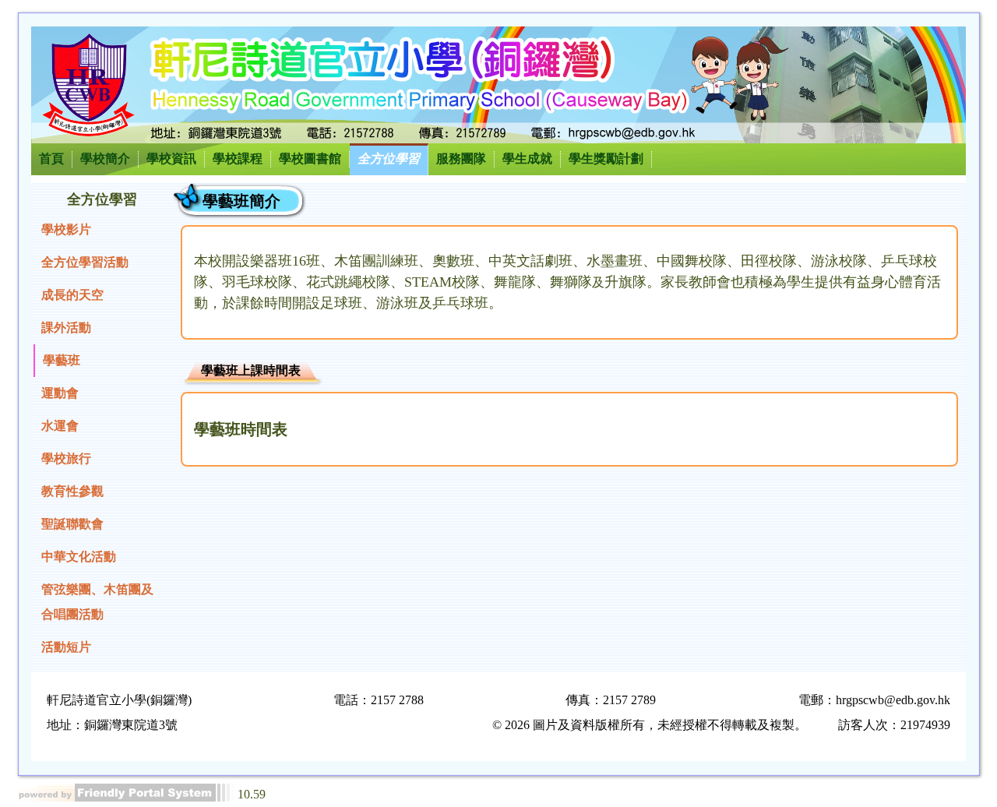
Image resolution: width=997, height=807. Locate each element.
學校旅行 (66, 458)
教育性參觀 (72, 491)
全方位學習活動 (85, 262)
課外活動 (66, 327)
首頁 (51, 158)
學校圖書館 (310, 158)
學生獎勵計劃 (606, 158)
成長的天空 (72, 294)
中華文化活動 (78, 556)
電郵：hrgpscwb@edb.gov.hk (874, 700)
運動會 (60, 393)
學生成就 (527, 158)
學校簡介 (105, 158)
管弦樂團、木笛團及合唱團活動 (97, 602)
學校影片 (66, 229)
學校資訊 (171, 158)
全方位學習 (389, 158)
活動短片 (66, 647)
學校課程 (237, 158)
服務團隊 (461, 158)
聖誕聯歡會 (72, 523)
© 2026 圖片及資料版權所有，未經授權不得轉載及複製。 (649, 724)
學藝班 (61, 360)
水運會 (60, 425)
